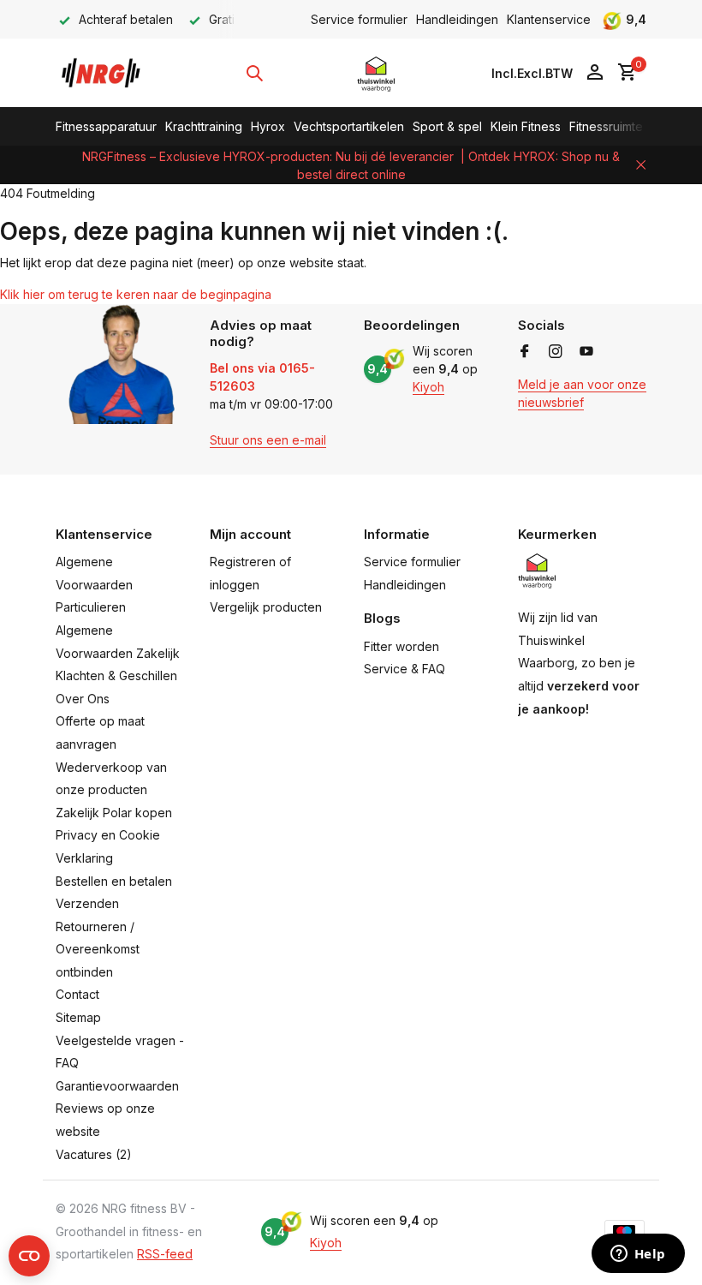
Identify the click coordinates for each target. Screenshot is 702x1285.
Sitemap (78, 1017)
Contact (77, 994)
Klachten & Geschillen (116, 675)
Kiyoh (428, 387)
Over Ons (83, 698)
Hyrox (268, 126)
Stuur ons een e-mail (268, 440)
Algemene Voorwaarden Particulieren (94, 584)
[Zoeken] (254, 72)
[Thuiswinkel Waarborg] (376, 73)
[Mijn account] (594, 72)
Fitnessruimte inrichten (631, 126)
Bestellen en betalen (114, 881)
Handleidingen (457, 19)
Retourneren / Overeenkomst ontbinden (98, 949)
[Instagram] (555, 352)
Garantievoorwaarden (117, 1086)
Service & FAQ (404, 668)
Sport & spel (447, 126)
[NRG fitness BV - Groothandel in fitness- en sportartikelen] (109, 73)
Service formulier (359, 19)
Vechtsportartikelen (349, 126)
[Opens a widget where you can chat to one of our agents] (638, 1255)
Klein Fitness (526, 126)
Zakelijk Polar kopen (114, 812)
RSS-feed (165, 1253)
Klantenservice (549, 19)
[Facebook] (525, 352)
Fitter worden (401, 646)
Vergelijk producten (266, 607)
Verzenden (87, 903)
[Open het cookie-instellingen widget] (29, 1255)
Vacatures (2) (94, 1154)
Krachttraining (203, 126)
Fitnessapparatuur (106, 126)
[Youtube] (586, 352)
